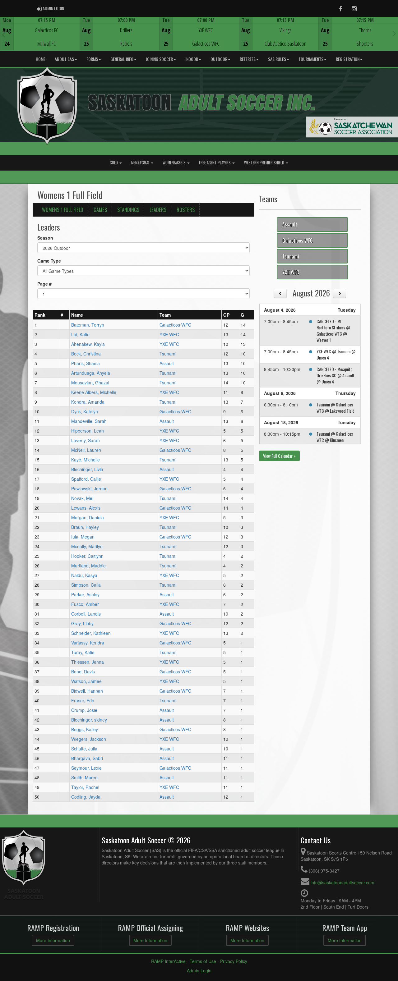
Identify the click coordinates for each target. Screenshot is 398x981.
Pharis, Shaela (85, 363)
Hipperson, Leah (87, 431)
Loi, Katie (80, 334)
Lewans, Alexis (85, 508)
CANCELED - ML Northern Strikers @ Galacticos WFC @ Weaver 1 (333, 330)
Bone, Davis (83, 671)
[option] (40, 33)
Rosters (186, 209)
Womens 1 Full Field (62, 209)
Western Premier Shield (264, 163)
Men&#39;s (140, 163)
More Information (53, 940)
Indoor (191, 59)
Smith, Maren (84, 777)
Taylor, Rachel (85, 787)
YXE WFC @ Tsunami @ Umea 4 (336, 354)
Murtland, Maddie (88, 565)
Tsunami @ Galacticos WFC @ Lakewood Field (335, 407)
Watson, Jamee (86, 681)
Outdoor (219, 59)
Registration (347, 59)
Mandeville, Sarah (89, 421)
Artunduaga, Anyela (90, 373)
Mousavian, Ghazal (90, 382)
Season (45, 238)
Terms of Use (203, 961)
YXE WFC (169, 334)
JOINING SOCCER (159, 59)
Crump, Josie (84, 710)
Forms (92, 59)
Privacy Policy (233, 961)
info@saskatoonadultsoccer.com (342, 882)
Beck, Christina (86, 354)
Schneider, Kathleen (91, 633)
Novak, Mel (82, 498)
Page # (44, 284)
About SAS (64, 59)
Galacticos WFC (175, 325)
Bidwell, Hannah (87, 691)
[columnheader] (46, 315)
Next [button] (394, 33)
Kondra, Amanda (87, 402)
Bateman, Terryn (87, 325)
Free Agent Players (215, 163)
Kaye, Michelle (85, 459)
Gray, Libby (82, 623)
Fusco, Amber (85, 604)
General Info (121, 59)
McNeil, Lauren (86, 450)
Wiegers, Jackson (88, 739)
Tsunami (168, 354)
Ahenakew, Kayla (88, 344)
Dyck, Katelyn (84, 411)
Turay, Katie (83, 652)
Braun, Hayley (85, 527)
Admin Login (199, 970)
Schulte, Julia (84, 748)
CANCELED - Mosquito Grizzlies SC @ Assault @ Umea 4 (335, 375)
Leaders (158, 209)
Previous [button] (3, 34)
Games (100, 209)
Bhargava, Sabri (87, 758)
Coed (114, 163)
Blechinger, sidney (89, 720)
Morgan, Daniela (87, 517)
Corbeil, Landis (86, 614)
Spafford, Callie (86, 479)
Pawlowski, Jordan (89, 488)
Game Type (49, 261)
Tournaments (310, 59)
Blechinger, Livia (87, 469)
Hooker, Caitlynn (87, 556)
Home (40, 59)
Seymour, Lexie (86, 768)
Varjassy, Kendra (87, 642)
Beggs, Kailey (84, 729)
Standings (128, 209)
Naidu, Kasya (84, 575)
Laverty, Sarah (85, 440)
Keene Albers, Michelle (93, 392)
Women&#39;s (175, 163)
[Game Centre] (40, 39)
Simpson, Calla (86, 585)
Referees (248, 59)
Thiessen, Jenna (87, 662)
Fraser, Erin (82, 700)
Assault (167, 363)
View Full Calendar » (279, 455)
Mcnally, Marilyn (87, 546)
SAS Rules (277, 59)
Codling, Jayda (85, 797)
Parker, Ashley (85, 594)
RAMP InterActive (168, 961)
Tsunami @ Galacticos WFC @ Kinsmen (335, 436)
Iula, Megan (83, 537)
